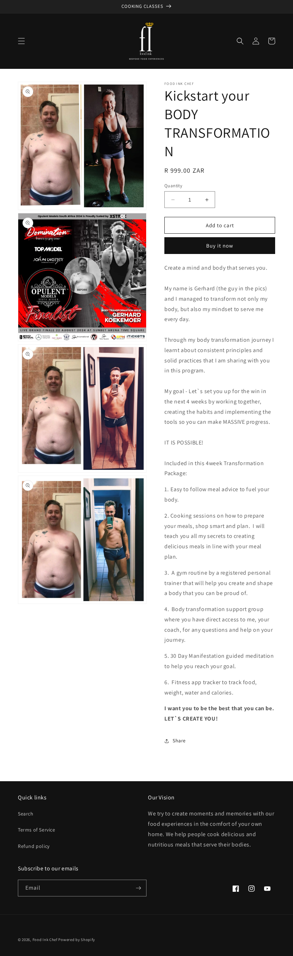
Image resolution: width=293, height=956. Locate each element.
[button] (21, 41)
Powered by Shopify (76, 939)
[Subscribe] (138, 888)
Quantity (173, 186)
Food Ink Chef (45, 939)
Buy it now (219, 245)
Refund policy (34, 846)
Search (26, 813)
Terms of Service (36, 830)
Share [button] (179, 740)
